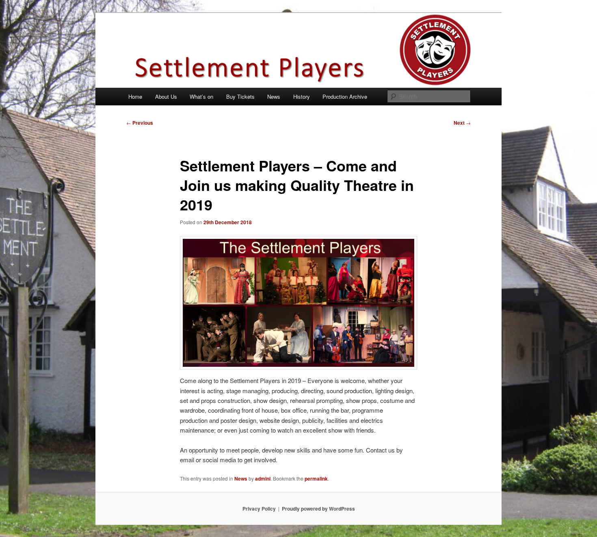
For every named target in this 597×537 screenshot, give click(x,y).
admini (262, 478)
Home (135, 96)
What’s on (201, 96)
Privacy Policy (259, 508)
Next (462, 122)
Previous (139, 122)
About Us (166, 96)
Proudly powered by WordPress (318, 508)
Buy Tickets (240, 96)
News (273, 96)
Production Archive (344, 96)
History (301, 96)
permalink (316, 478)
